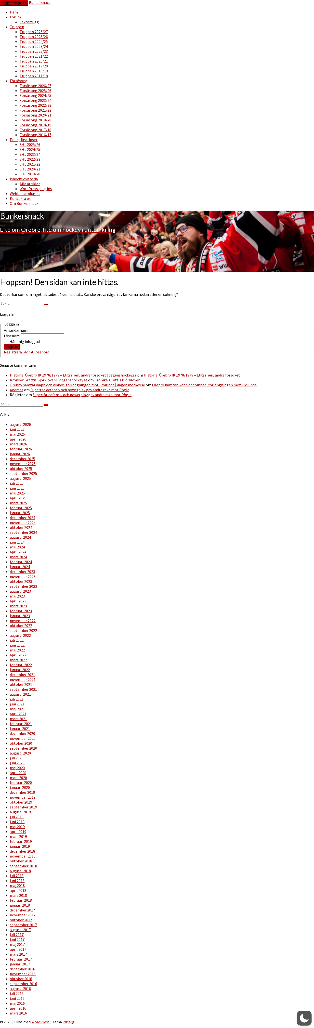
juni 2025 (17, 488)
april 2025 (18, 497)
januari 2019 (20, 846)
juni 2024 (17, 542)
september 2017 (23, 924)
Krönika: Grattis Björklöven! (117, 379)
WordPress (40, 1021)
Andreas (16, 389)
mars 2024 (18, 556)
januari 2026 (20, 453)
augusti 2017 (20, 929)
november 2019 (23, 797)
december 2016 (22, 968)
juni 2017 (17, 939)
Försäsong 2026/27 (35, 85)
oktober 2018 (21, 861)
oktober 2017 (21, 919)
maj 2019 (17, 826)
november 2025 (23, 463)
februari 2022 (21, 664)
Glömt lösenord (36, 352)
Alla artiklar (30, 183)
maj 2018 (17, 885)
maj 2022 (17, 650)
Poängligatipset (24, 139)
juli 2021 (17, 699)
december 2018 (22, 851)
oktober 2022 (21, 625)
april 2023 (18, 601)
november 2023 (23, 576)
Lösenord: (12, 335)
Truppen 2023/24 (34, 46)
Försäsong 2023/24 (35, 100)
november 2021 (23, 679)
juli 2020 (17, 757)
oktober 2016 (21, 978)
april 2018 (18, 890)
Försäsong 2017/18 (35, 129)
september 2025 (23, 473)
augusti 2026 (20, 424)
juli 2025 (17, 483)
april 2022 (18, 654)
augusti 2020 (20, 753)
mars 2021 (18, 718)
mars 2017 (18, 954)
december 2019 (22, 792)
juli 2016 (17, 993)
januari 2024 (20, 566)
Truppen (17, 26)
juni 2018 (17, 880)
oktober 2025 (21, 468)
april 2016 (18, 1008)
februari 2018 (21, 900)
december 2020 (22, 733)
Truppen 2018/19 (34, 70)
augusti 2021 (20, 694)
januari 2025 (20, 512)
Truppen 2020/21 (34, 61)
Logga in (12, 347)
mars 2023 (18, 605)
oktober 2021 (21, 684)
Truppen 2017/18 (34, 75)
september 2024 (23, 532)
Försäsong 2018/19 (35, 124)
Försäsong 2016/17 (35, 134)
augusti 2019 (20, 811)
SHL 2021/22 (30, 164)
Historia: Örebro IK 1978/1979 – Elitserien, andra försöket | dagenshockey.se (73, 375)
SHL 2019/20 (30, 173)
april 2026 (18, 439)
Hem (14, 12)
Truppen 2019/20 (34, 66)
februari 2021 (21, 723)
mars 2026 (18, 444)
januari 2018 (20, 905)
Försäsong (18, 80)
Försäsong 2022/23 (35, 105)
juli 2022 (17, 640)
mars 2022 (18, 659)
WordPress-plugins (36, 188)
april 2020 (18, 772)
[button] (304, 1018)
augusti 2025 (20, 478)
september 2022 (23, 630)
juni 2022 (17, 645)
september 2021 (23, 689)
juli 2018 (17, 875)
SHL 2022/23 (30, 159)
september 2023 (23, 586)
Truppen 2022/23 (34, 51)
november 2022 (23, 620)
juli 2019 (17, 816)
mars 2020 (18, 777)
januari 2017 (20, 964)
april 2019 (18, 831)
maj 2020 (17, 767)
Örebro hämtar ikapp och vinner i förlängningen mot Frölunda (204, 384)
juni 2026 (17, 429)
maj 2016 (17, 1003)
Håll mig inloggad (25, 341)
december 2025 (22, 458)
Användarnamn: (17, 330)
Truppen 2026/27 (34, 31)
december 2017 (22, 910)
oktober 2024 (21, 527)
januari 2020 (20, 787)
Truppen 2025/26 (34, 36)
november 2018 (23, 856)
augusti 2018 (20, 870)
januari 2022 (20, 669)
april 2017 (18, 949)
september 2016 (23, 983)
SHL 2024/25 (30, 149)
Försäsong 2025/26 (35, 90)
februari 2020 (21, 782)
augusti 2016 (20, 988)
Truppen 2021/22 (34, 56)
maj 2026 (17, 434)
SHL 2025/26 (30, 144)
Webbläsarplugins (25, 193)
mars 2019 (18, 836)
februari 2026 (21, 448)
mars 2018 (18, 895)
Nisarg (68, 1021)
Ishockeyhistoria (24, 178)
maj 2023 (17, 596)
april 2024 (18, 551)
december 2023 (22, 571)
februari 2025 (21, 507)
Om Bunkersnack (24, 203)
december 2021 (22, 674)
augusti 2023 (20, 591)
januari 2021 (20, 728)
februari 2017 (21, 959)
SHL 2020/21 (30, 169)
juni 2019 (17, 821)
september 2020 (23, 748)
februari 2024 (21, 561)
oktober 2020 (21, 743)
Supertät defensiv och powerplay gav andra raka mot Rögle (79, 389)
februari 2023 (21, 610)
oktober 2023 (21, 581)
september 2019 (23, 807)
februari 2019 (21, 841)
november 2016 (23, 973)
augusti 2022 (20, 635)
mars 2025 (18, 502)
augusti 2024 (20, 537)
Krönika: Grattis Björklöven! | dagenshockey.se (48, 379)
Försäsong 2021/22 (35, 110)
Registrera (13, 352)
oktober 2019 (21, 802)
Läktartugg (29, 21)
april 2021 (18, 713)
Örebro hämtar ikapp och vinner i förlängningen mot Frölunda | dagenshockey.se (77, 384)
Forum (15, 16)
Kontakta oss (21, 198)
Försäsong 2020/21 (35, 115)
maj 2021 (17, 708)
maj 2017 (17, 944)
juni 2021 (17, 704)
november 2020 (23, 738)
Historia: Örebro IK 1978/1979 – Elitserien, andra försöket (192, 375)
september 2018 (23, 865)
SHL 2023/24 (30, 154)
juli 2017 (17, 934)
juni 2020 (17, 762)
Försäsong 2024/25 (35, 95)
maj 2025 (17, 493)
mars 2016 (18, 1013)
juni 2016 (17, 998)
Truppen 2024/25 (34, 41)
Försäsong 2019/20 (35, 119)
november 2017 (23, 914)
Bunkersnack (40, 2)
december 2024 (22, 517)
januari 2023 (20, 615)
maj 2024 (17, 547)
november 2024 (23, 522)
